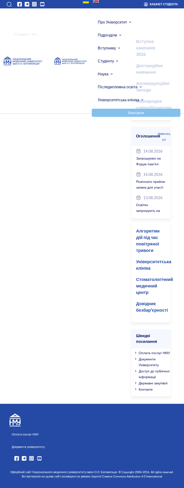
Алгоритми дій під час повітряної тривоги (148, 241)
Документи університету (28, 447)
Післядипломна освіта (118, 86)
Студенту (106, 61)
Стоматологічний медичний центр (153, 286)
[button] (9, 4)
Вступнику (107, 48)
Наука (103, 74)
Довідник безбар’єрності (152, 307)
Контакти (136, 112)
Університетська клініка (118, 99)
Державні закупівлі (153, 383)
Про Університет (112, 22)
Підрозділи (107, 35)
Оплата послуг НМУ (154, 353)
